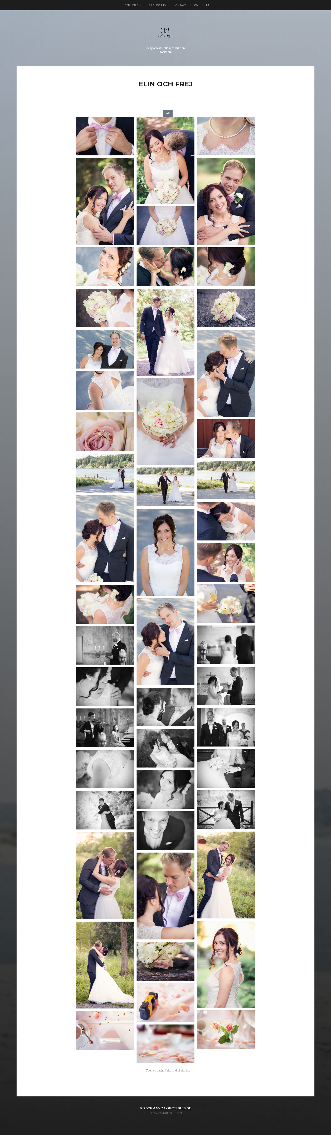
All (168, 113)
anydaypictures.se (172, 1108)
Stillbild (132, 5)
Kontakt (180, 5)
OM (196, 5)
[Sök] (207, 5)
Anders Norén (171, 1113)
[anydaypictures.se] (166, 32)
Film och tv (157, 5)
